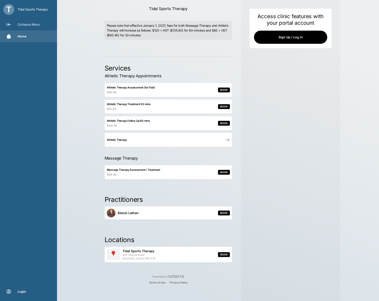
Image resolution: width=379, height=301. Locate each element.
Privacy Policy (179, 282)
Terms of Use (157, 282)
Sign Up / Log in (291, 37)
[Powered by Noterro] (168, 276)
